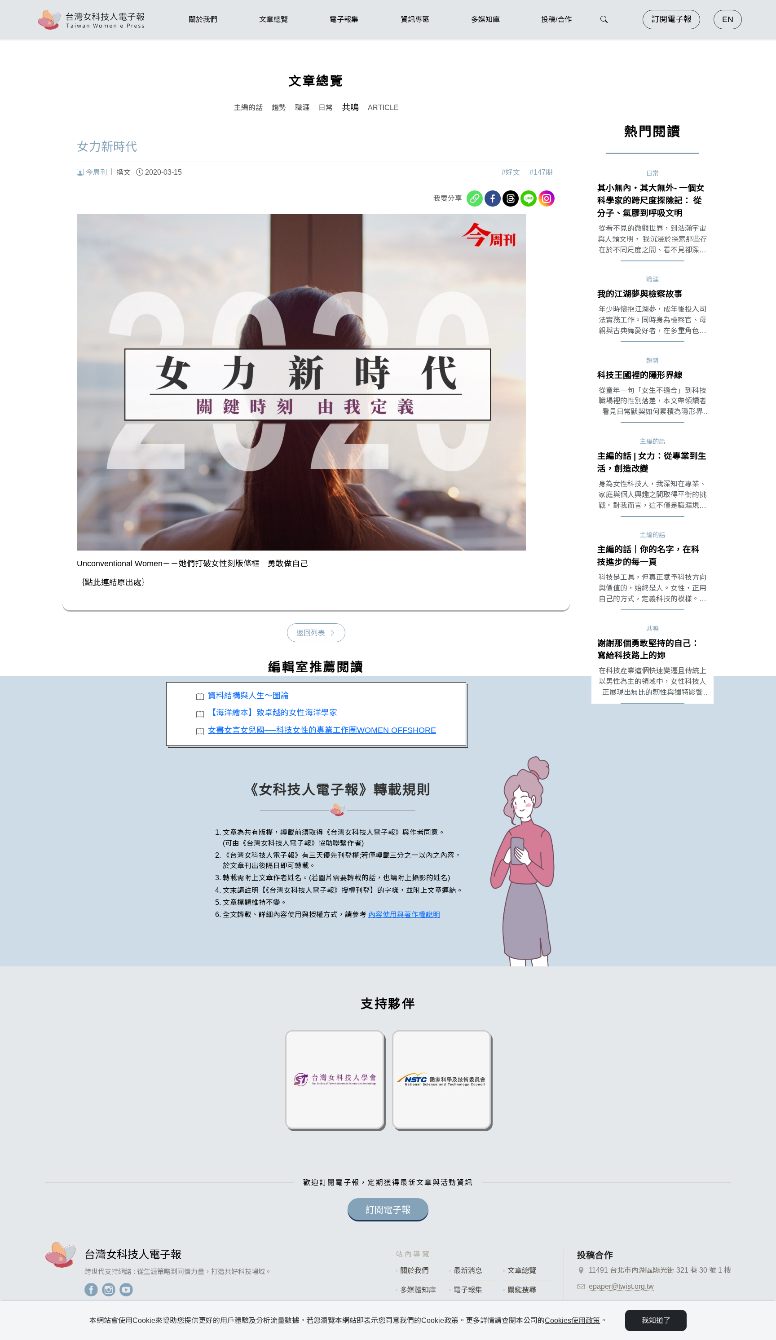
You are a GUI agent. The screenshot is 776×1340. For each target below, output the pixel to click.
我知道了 (656, 1320)
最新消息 (468, 1270)
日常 (325, 107)
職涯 (302, 107)
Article (383, 107)
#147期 (541, 172)
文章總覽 (521, 1270)
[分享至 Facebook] (493, 198)
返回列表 (310, 633)
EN (727, 19)
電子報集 (468, 1290)
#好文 (511, 172)
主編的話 (248, 107)
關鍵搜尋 (521, 1290)
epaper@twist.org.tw (621, 1286)
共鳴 (350, 107)
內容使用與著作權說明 (404, 914)
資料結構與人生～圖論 (248, 695)
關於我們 (414, 1270)
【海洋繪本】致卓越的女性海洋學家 (272, 712)
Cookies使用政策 (572, 1320)
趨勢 (279, 107)
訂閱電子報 (671, 19)
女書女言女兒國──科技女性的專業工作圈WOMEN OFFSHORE (322, 730)
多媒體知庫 (418, 1290)
